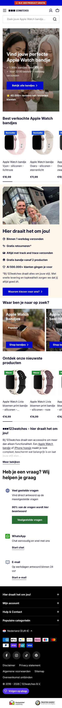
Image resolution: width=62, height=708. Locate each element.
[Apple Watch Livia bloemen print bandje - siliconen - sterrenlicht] (16, 382)
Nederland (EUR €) (18, 630)
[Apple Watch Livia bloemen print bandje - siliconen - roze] (43, 382)
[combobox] (31, 19)
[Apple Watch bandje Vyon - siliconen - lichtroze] (16, 142)
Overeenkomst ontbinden (17, 677)
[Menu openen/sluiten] (5, 10)
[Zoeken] (55, 19)
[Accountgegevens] (51, 10)
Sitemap (39, 671)
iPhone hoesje (22, 447)
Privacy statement (29, 665)
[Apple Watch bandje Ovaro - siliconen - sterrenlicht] (43, 142)
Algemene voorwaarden (17, 671)
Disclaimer (9, 665)
